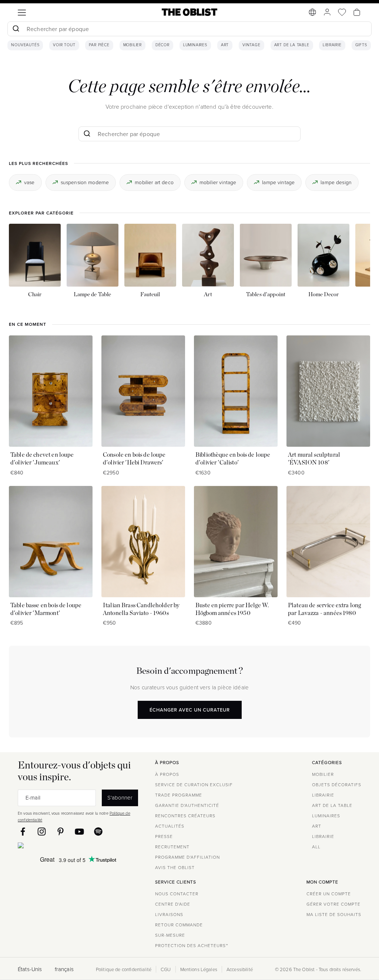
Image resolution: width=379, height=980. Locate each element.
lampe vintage (278, 182)
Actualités (169, 826)
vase (29, 182)
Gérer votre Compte (333, 904)
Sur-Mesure (170, 935)
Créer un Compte (328, 894)
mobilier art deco (154, 182)
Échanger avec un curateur (190, 709)
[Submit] (16, 29)
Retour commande (179, 925)
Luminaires (195, 45)
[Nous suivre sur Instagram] (42, 832)
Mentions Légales (198, 969)
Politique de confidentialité (123, 969)
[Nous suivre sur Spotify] (98, 832)
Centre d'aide (172, 904)
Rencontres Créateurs (185, 815)
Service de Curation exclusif (194, 784)
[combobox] (189, 29)
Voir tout (64, 45)
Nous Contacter (176, 894)
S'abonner (120, 797)
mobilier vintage (217, 182)
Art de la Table (291, 45)
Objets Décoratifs (336, 784)
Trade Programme (178, 795)
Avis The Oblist (175, 867)
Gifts (361, 45)
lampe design (336, 182)
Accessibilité (240, 969)
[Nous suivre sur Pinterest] (61, 832)
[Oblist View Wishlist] (342, 12)
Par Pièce (99, 45)
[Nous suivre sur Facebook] (23, 832)
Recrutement (172, 847)
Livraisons (169, 914)
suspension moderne (85, 182)
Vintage (251, 45)
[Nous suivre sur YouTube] (79, 832)
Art (225, 45)
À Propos (167, 774)
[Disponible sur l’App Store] (53, 846)
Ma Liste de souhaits (333, 914)
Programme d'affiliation (187, 857)
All (316, 847)
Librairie (332, 45)
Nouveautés (25, 45)
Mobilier (132, 45)
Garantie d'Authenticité (187, 805)
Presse (164, 836)
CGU (166, 969)
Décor (162, 45)
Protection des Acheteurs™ (191, 945)
